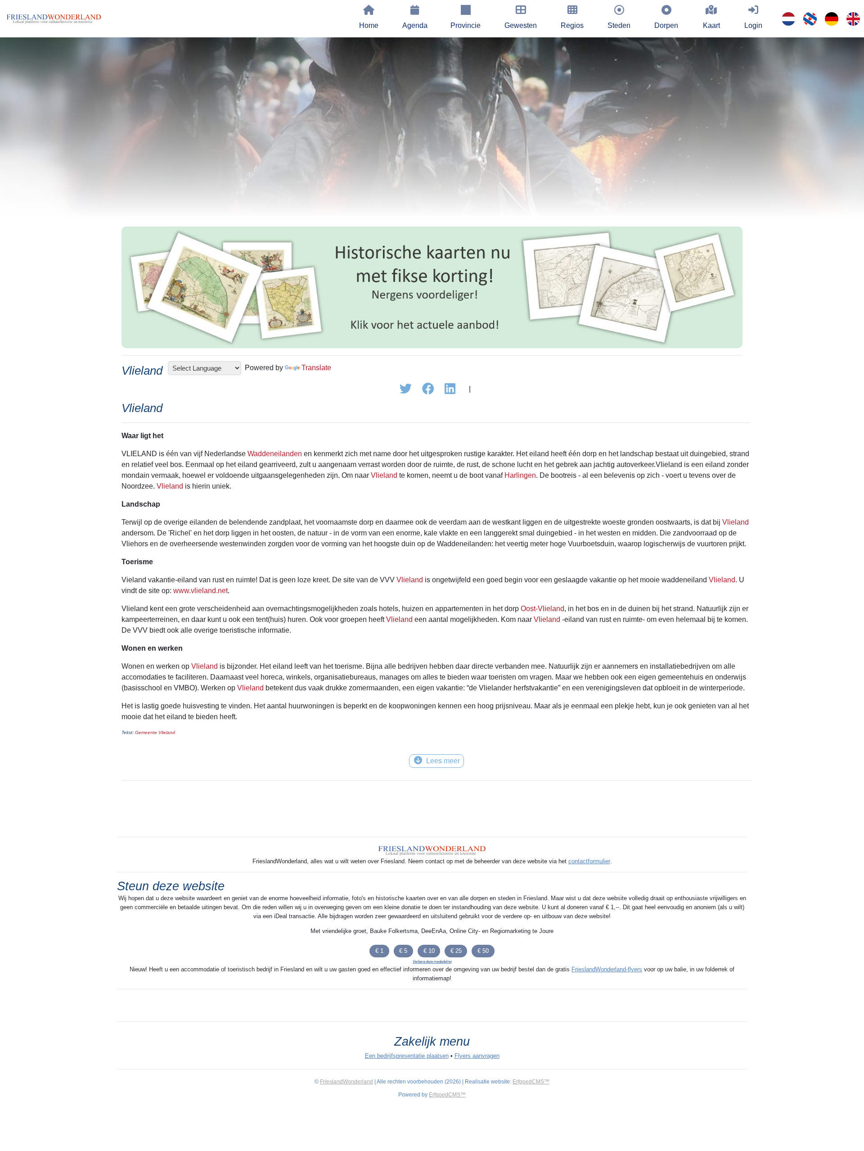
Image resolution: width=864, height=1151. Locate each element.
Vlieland (384, 475)
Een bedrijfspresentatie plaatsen (407, 1055)
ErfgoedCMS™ (531, 1081)
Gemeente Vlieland (155, 732)
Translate (316, 368)
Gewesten (520, 25)
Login (753, 25)
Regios (572, 25)
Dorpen (666, 25)
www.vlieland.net (200, 590)
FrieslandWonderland (346, 1081)
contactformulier (589, 861)
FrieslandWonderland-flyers (607, 969)
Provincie (465, 25)
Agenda (415, 25)
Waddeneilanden (275, 454)
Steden (619, 25)
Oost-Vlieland (542, 608)
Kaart (711, 25)
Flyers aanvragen (477, 1055)
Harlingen (520, 475)
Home (368, 25)
